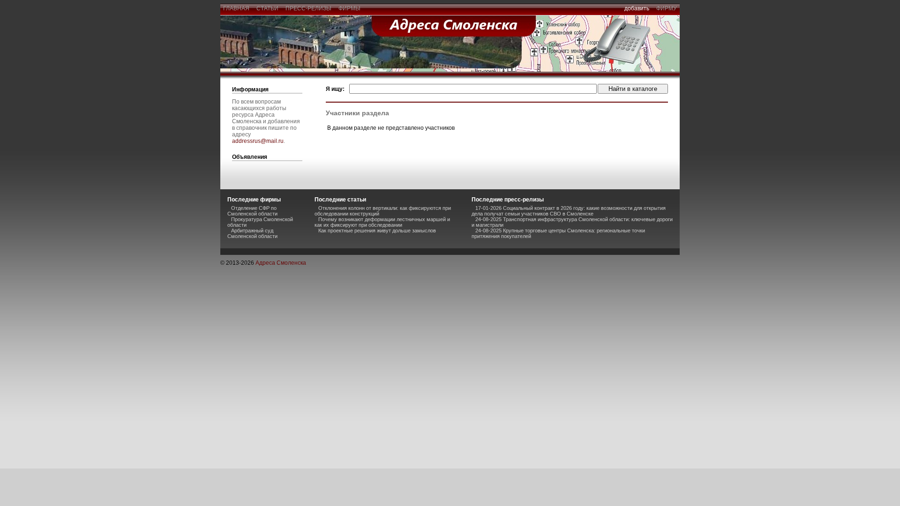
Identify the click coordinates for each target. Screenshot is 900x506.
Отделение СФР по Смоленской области (252, 210)
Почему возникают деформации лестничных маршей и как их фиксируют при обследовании (382, 222)
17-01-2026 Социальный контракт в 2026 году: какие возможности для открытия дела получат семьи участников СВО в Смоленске (569, 210)
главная (236, 8)
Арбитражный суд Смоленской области (252, 233)
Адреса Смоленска (280, 263)
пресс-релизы (308, 8)
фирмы (349, 8)
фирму (666, 8)
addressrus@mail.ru (258, 141)
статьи (267, 8)
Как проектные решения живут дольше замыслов (377, 230)
